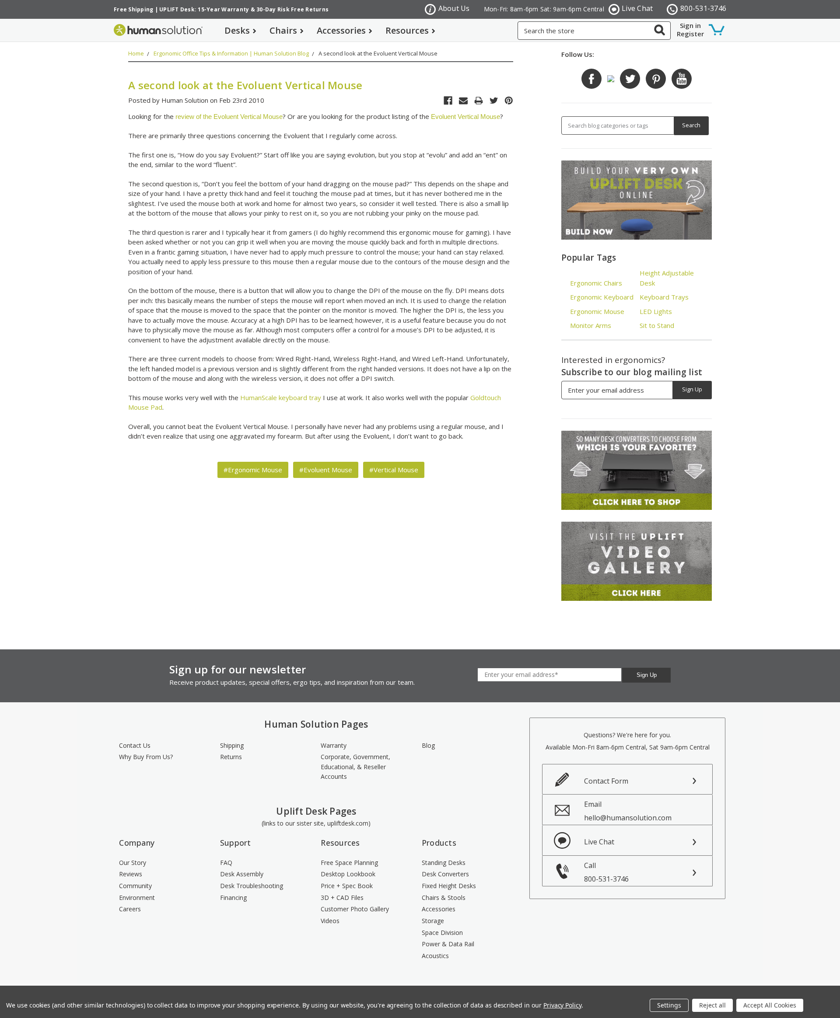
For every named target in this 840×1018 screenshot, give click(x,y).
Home (136, 53)
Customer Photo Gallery (355, 909)
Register (690, 34)
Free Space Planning (349, 862)
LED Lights (656, 311)
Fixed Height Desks (449, 886)
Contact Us (134, 745)
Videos (330, 921)
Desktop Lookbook (348, 874)
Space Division (442, 932)
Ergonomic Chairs (596, 283)
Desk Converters (445, 874)
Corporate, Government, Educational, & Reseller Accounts (355, 767)
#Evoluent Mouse (325, 469)
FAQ (226, 862)
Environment (137, 897)
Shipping (232, 745)
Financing (233, 897)
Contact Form (606, 781)
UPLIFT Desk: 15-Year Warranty (204, 9)
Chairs (283, 30)
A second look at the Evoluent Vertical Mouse (378, 53)
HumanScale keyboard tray (280, 397)
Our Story (132, 862)
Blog (428, 745)
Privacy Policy (562, 1005)
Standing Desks (444, 862)
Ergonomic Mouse (597, 311)
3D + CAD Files (342, 897)
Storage (433, 921)
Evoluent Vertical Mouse (465, 116)
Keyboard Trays (664, 297)
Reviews (130, 874)
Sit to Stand (657, 325)
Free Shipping (133, 9)
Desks (237, 30)
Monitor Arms (590, 325)
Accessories (341, 30)
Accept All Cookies (769, 1005)
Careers (130, 909)
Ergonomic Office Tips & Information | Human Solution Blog (231, 53)
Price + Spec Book (347, 886)
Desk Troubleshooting (251, 886)
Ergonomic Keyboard (602, 297)
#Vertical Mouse (393, 469)
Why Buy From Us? (146, 757)
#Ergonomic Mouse (253, 469)
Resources (407, 30)
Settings (669, 1005)
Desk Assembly (241, 874)
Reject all (712, 1005)
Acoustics (435, 956)
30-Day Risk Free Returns (292, 9)
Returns (231, 757)
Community (135, 886)
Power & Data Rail (448, 944)
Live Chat (637, 8)
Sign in (690, 25)
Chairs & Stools (444, 897)
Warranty (333, 745)
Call (606, 872)
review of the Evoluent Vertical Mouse (229, 116)
